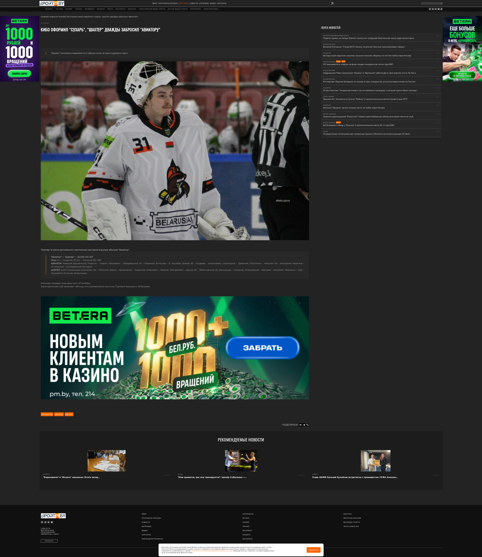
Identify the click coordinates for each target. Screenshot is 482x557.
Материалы (195, 9)
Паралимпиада (211, 9)
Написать (49, 541)
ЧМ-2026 (59, 9)
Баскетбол (120, 9)
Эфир (154, 3)
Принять (314, 550)
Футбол (48, 9)
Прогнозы (184, 3)
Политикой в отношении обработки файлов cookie (211, 551)
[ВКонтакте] (300, 424)
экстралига (47, 414)
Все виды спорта (351, 522)
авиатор (59, 414)
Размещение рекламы (152, 539)
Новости (194, 3)
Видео (213, 3)
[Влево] (41, 9)
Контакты (221, 3)
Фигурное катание (352, 518)
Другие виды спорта (178, 9)
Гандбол (101, 9)
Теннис (78, 9)
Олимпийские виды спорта (152, 9)
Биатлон (132, 9)
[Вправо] (423, 9)
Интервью (204, 3)
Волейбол (89, 9)
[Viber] (307, 424)
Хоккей (68, 9)
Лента (110, 9)
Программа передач (168, 3)
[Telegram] (304, 424)
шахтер (69, 414)
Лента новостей (351, 526)
